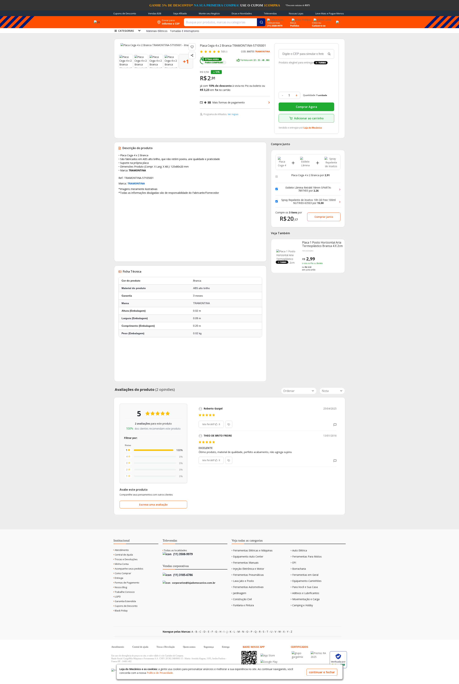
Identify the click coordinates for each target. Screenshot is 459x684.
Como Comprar (122, 573)
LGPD (117, 596)
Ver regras (233, 114)
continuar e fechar (322, 672)
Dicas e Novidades (242, 13)
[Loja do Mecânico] (132, 22)
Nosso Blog (120, 587)
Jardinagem (239, 593)
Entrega (118, 578)
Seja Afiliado (180, 13)
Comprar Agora (306, 107)
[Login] (322, 18)
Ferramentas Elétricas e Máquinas (253, 550)
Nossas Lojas (296, 13)
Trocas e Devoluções (126, 559)
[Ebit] (300, 653)
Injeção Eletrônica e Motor (248, 568)
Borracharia (299, 568)
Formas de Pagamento (126, 582)
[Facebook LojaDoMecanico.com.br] (114, 670)
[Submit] (261, 22)
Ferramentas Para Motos (307, 556)
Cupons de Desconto (124, 13)
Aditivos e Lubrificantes (305, 593)
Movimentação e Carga (306, 599)
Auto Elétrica (299, 550)
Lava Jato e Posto (243, 581)
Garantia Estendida (125, 601)
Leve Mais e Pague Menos (329, 13)
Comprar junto (323, 216)
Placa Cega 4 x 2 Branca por (310, 175)
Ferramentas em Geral (305, 574)
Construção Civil (242, 599)
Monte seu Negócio (209, 13)
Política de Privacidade (160, 673)
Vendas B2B (154, 13)
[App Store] (269, 655)
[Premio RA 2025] (319, 653)
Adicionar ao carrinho (309, 118)
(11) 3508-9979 (182, 554)
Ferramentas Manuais (246, 562)
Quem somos (189, 646)
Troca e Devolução (166, 646)
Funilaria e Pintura (243, 605)
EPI (294, 562)
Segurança (209, 646)
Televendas (270, 13)
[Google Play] (269, 662)
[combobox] (224, 22)
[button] (335, 424)
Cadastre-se (319, 25)
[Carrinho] (337, 20)
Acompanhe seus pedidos (128, 568)
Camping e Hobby (302, 605)
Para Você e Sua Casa (305, 587)
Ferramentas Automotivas (248, 587)
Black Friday (121, 610)
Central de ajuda (140, 646)
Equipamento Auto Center (248, 556)
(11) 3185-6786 (182, 575)
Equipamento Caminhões (306, 581)
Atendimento (121, 550)
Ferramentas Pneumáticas (248, 574)
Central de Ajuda (123, 554)
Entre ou (316, 22)
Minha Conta (121, 564)
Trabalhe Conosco (124, 592)
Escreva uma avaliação (153, 504)
